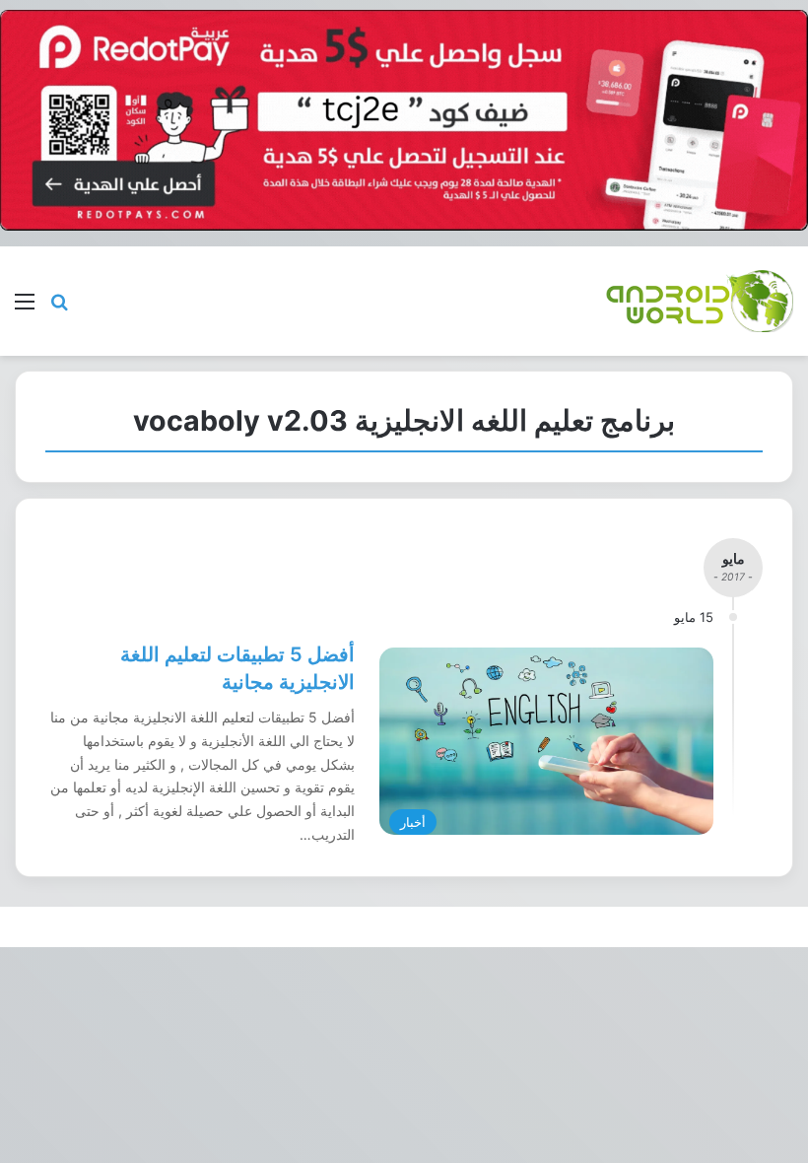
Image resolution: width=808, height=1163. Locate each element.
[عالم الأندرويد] (699, 301)
